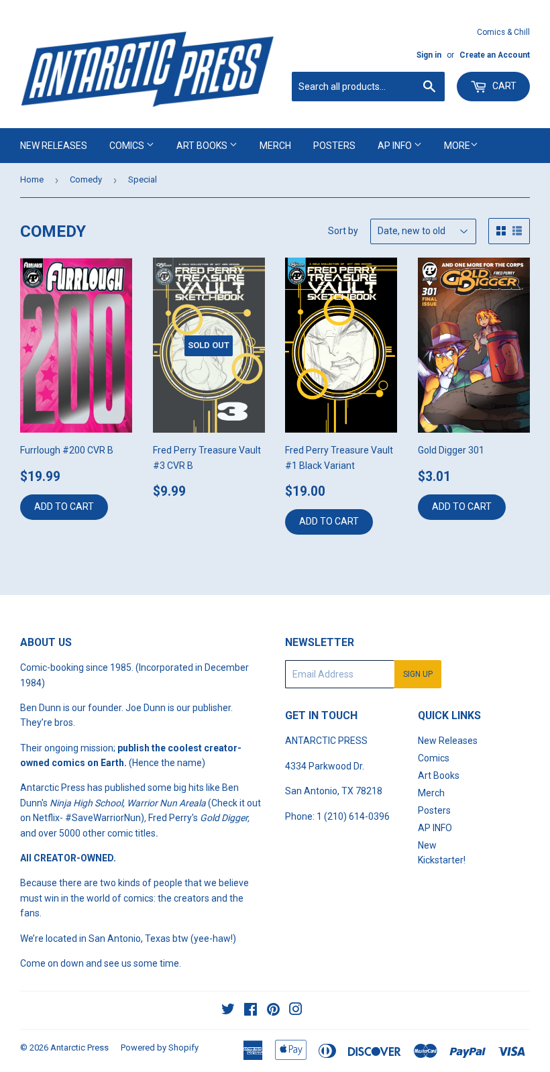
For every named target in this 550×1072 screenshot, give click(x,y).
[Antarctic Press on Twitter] (228, 1011)
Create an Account (494, 55)
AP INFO (396, 145)
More (457, 145)
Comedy (86, 179)
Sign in (429, 55)
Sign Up (418, 674)
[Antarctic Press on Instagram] (295, 1011)
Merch (275, 145)
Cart (503, 86)
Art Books (202, 145)
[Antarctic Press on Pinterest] (273, 1011)
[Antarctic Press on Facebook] (250, 1011)
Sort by (343, 230)
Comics (127, 145)
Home (32, 179)
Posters (334, 145)
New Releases (53, 145)
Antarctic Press (79, 1047)
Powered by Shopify (160, 1047)
